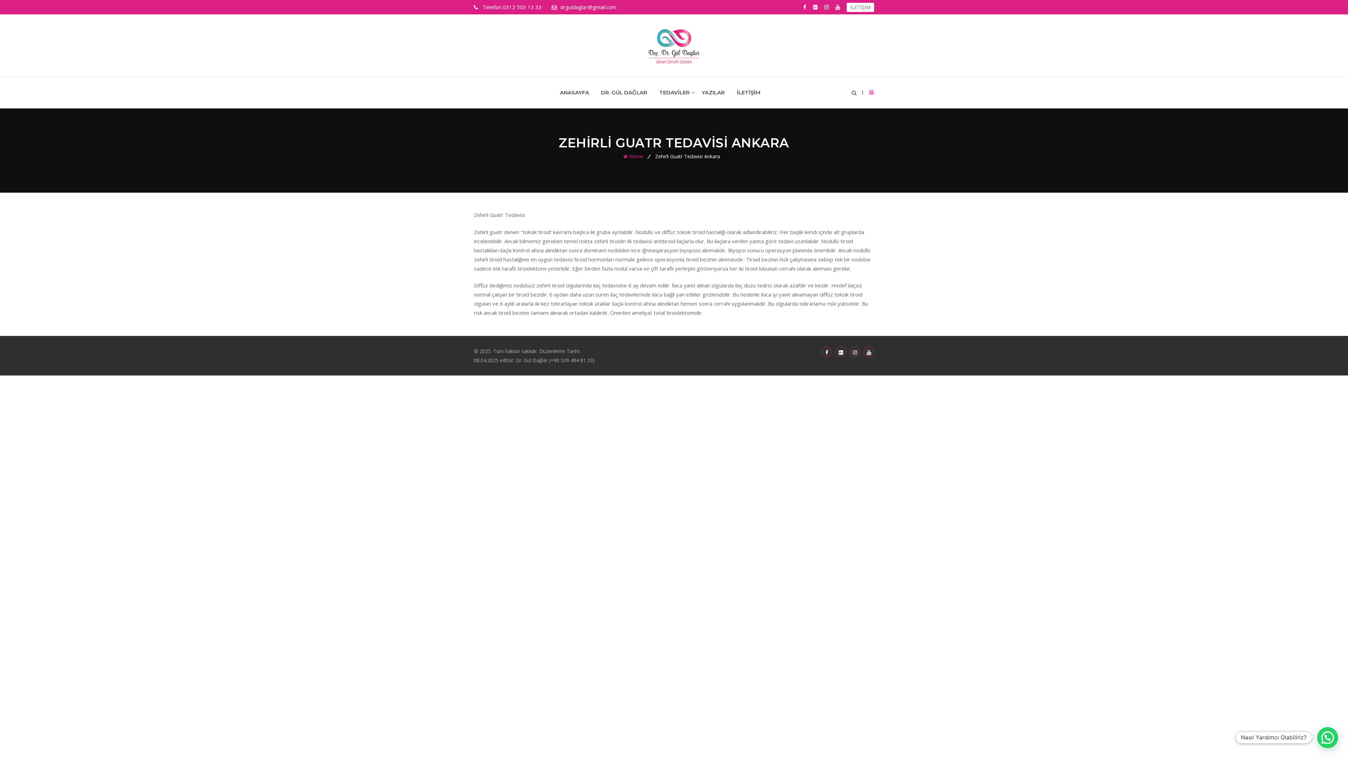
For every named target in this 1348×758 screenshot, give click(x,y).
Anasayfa (574, 92)
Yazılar (713, 92)
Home (636, 156)
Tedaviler (674, 92)
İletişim (748, 92)
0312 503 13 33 (512, 7)
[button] (1327, 737)
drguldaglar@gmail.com (588, 7)
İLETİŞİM (860, 7)
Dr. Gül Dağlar (624, 92)
